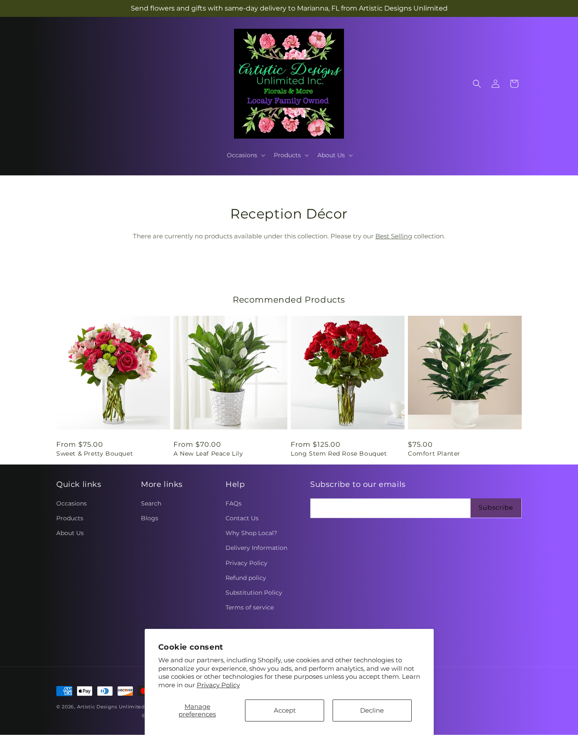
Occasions (71, 503)
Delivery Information (256, 548)
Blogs (149, 518)
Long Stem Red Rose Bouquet (339, 453)
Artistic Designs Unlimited (111, 707)
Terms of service (250, 607)
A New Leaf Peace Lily (208, 453)
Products (69, 518)
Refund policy (246, 578)
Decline (372, 710)
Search (151, 503)
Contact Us (242, 518)
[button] (245, 155)
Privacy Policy (218, 685)
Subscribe (496, 507)
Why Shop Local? (251, 533)
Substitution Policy (254, 592)
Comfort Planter (434, 453)
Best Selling (393, 236)
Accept (285, 710)
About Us (70, 533)
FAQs (234, 503)
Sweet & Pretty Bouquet (94, 453)
